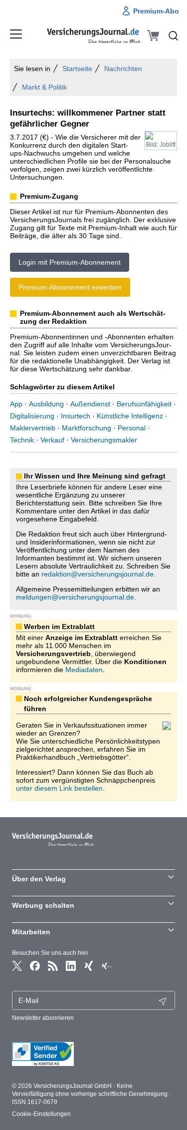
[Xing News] (107, 966)
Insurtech (75, 416)
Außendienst (90, 404)
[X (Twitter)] (17, 966)
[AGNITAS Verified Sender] (93, 1054)
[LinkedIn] (71, 966)
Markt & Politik (44, 87)
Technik (22, 440)
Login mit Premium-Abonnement (69, 262)
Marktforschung (86, 428)
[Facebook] (35, 966)
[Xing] (89, 966)
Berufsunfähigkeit (144, 404)
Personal (132, 428)
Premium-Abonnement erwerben (70, 287)
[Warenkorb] (153, 36)
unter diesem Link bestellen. (60, 788)
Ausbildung (46, 404)
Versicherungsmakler (104, 440)
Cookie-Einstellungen (41, 1113)
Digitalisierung (32, 416)
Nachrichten (123, 69)
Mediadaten (84, 670)
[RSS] (53, 966)
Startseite (77, 69)
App (16, 404)
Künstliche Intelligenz (130, 416)
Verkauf (52, 440)
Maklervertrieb (32, 428)
